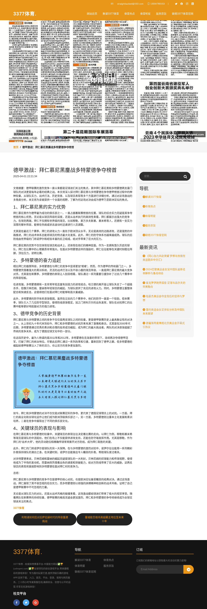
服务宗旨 (161, 13)
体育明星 (145, 13)
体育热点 (129, 13)
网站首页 (92, 13)
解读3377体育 (111, 13)
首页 (15, 147)
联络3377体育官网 (182, 13)
